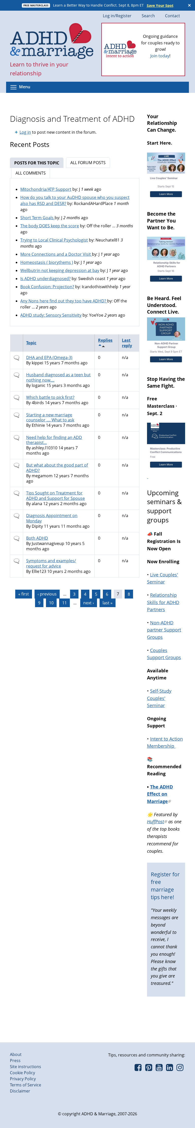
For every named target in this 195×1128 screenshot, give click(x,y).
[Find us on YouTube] (159, 1069)
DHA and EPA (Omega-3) (49, 357)
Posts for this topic (38, 163)
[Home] (52, 41)
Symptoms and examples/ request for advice (51, 563)
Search (148, 16)
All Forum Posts (88, 162)
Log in (25, 132)
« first (23, 594)
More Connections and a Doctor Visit (56, 254)
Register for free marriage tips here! (165, 885)
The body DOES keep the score (49, 226)
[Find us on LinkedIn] (169, 1069)
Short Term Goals (37, 217)
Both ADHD (37, 538)
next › (88, 603)
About (16, 1054)
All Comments (30, 173)
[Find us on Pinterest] (148, 1069)
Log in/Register (117, 16)
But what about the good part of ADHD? (57, 467)
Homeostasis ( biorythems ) (46, 262)
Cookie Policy (22, 1072)
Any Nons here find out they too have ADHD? (63, 301)
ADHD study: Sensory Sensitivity (51, 315)
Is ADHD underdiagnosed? (45, 278)
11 (64, 603)
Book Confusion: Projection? (47, 286)
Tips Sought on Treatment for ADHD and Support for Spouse (55, 495)
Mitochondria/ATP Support (45, 189)
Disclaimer (20, 1091)
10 (51, 603)
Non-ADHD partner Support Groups (164, 630)
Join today (159, 56)
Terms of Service (25, 1085)
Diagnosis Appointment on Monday (51, 518)
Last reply (127, 342)
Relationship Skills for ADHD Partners (163, 602)
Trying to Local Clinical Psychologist (54, 240)
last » (107, 603)
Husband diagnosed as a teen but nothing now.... (58, 377)
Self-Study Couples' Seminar (159, 698)
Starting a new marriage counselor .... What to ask (50, 417)
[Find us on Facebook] (138, 1069)
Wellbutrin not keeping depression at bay (59, 270)
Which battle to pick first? (50, 397)
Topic (31, 343)
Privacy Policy (23, 1079)
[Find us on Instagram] (180, 1069)
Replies (105, 340)
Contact (172, 16)
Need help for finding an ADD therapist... (54, 440)
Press (15, 1060)
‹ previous (47, 594)
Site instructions (25, 1066)
